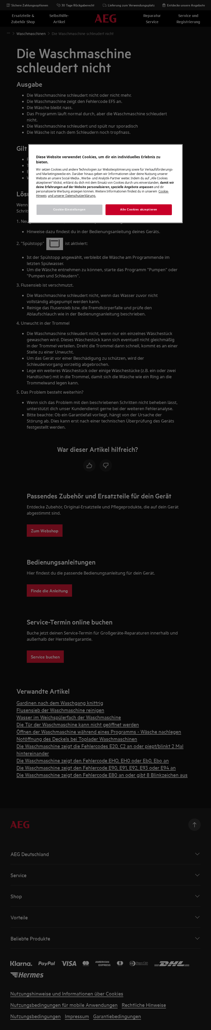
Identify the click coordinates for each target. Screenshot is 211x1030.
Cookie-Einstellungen (69, 209)
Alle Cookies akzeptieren (138, 209)
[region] (105, 183)
